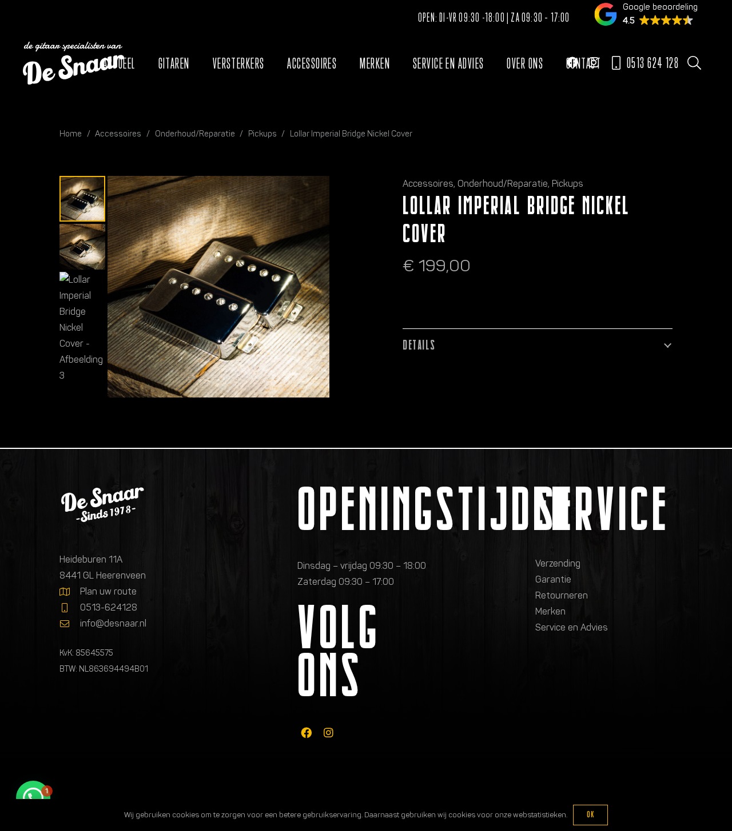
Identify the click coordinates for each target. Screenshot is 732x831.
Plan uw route (108, 591)
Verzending (557, 563)
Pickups (262, 134)
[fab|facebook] (306, 732)
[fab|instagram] (328, 732)
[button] (694, 63)
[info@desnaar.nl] (69, 623)
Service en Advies (571, 627)
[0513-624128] (69, 607)
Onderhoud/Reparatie (195, 134)
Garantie (553, 579)
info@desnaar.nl (113, 623)
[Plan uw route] (69, 591)
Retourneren (561, 595)
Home (70, 134)
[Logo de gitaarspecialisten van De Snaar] (73, 63)
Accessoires (118, 134)
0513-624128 (108, 607)
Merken (550, 611)
